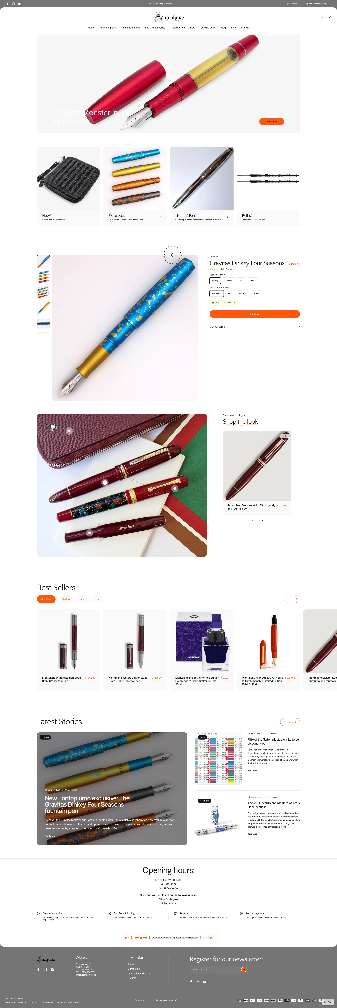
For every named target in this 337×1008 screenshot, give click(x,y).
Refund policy (22, 1002)
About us (133, 964)
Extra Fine (216, 293)
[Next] (192, 3)
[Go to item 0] (43, 261)
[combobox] (294, 3)
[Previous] (128, 3)
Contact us (134, 969)
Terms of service (60, 1002)
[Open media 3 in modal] (125, 328)
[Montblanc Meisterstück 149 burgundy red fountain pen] (257, 466)
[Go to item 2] (43, 292)
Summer (228, 281)
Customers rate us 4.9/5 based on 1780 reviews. (175, 937)
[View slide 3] (259, 520)
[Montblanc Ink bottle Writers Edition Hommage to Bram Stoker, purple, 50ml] (202, 641)
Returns (132, 978)
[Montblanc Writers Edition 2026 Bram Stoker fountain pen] (68, 641)
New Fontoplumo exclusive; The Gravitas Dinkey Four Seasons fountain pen (87, 804)
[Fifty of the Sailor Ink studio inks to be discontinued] (218, 758)
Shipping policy (73, 1002)
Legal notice (33, 1002)
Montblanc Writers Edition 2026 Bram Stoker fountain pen (61, 679)
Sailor (202, 737)
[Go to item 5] (43, 323)
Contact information (46, 1002)
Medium (242, 293)
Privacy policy (11, 1002)
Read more (50, 836)
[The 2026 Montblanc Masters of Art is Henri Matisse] (218, 820)
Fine (230, 293)
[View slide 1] (252, 520)
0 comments (73, 790)
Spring (215, 281)
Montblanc (204, 801)
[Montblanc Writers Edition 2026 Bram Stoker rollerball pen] (135, 641)
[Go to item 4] (43, 308)
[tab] (46, 599)
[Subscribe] (243, 969)
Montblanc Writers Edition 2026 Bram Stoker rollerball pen (128, 679)
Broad (256, 293)
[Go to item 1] (43, 277)
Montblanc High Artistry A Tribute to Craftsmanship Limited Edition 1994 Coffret (262, 681)
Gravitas (214, 256)
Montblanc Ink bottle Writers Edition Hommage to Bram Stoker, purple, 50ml (197, 681)
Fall (241, 281)
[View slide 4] (262, 520)
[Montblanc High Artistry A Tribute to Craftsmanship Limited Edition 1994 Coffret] (268, 641)
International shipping (139, 973)
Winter (253, 281)
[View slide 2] (256, 520)
